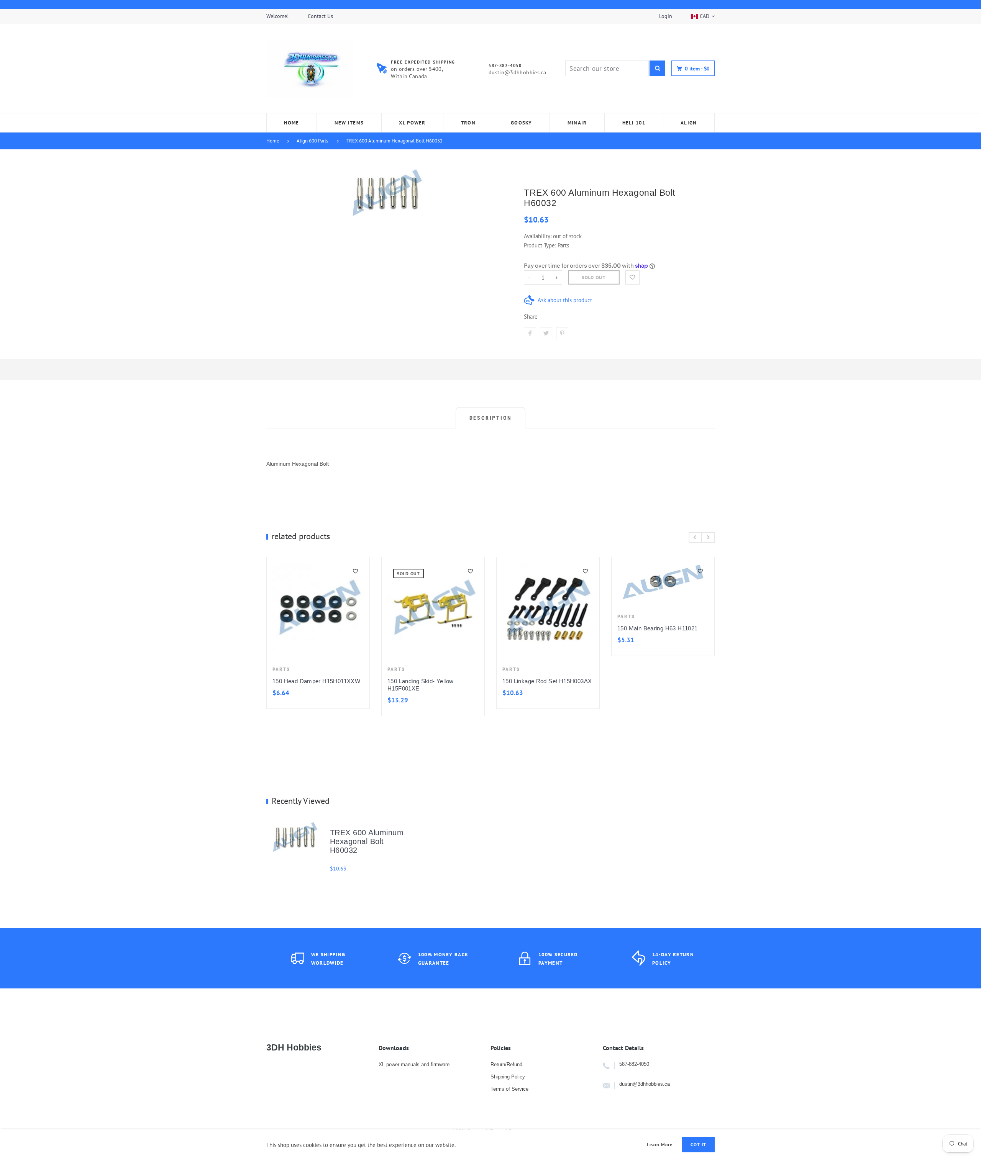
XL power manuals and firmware (414, 1064)
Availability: (538, 236)
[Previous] (695, 537)
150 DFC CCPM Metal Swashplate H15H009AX (597, 639)
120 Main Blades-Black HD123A (492, 681)
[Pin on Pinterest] (562, 333)
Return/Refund (506, 1064)
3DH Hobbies (294, 1047)
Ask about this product (565, 300)
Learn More (660, 1144)
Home (272, 140)
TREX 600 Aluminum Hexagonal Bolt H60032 (394, 140)
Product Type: (540, 245)
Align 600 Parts (312, 140)
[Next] (708, 537)
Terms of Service (509, 1089)
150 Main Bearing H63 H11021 (260, 628)
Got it (698, 1144)
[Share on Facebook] (530, 333)
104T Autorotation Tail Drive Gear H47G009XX (378, 639)
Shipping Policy (507, 1077)
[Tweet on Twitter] (546, 333)
